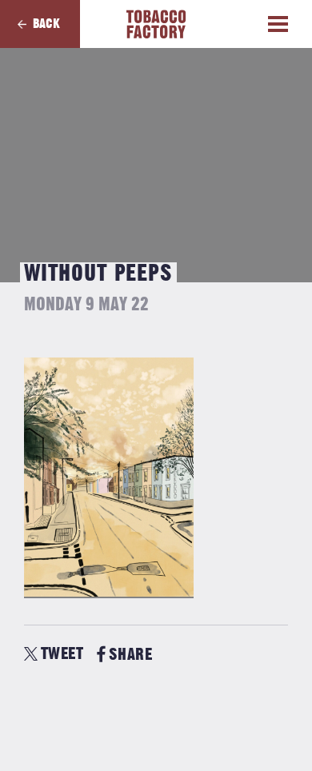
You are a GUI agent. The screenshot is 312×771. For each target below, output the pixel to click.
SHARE (130, 654)
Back (46, 24)
